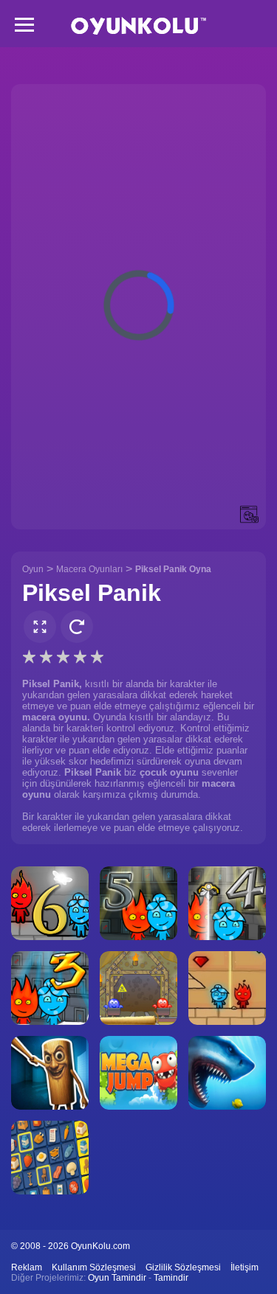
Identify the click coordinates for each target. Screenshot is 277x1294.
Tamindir (171, 1278)
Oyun (33, 569)
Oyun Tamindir (117, 1278)
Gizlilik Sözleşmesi (183, 1267)
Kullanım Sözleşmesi (94, 1267)
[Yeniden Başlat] (77, 627)
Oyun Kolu (138, 26)
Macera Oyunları (89, 569)
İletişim (244, 1267)
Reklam (26, 1267)
